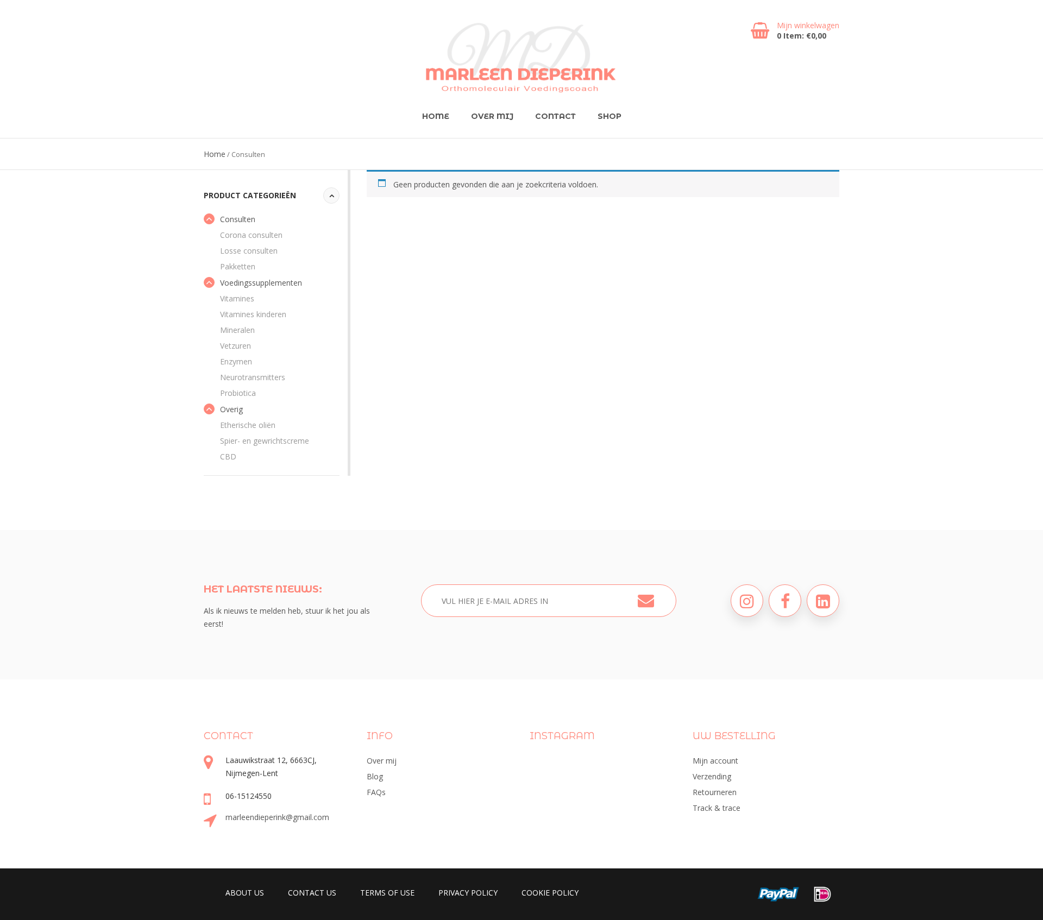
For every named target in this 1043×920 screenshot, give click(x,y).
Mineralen (237, 330)
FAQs (376, 792)
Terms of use (387, 892)
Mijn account (715, 760)
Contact (555, 116)
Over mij (492, 116)
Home (435, 116)
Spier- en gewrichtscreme (264, 441)
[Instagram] (747, 600)
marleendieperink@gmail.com (277, 817)
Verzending (712, 776)
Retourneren (715, 792)
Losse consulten (249, 250)
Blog (375, 776)
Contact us (312, 892)
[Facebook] (785, 600)
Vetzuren (235, 346)
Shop (609, 116)
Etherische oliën (247, 425)
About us (244, 892)
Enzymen (236, 361)
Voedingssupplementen (261, 283)
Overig (231, 409)
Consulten (237, 219)
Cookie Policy (550, 892)
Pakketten (237, 266)
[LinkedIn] (823, 600)
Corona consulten (251, 235)
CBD (228, 456)
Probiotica (238, 393)
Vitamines (237, 298)
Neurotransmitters (252, 377)
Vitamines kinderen (253, 314)
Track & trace (716, 808)
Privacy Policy (468, 892)
